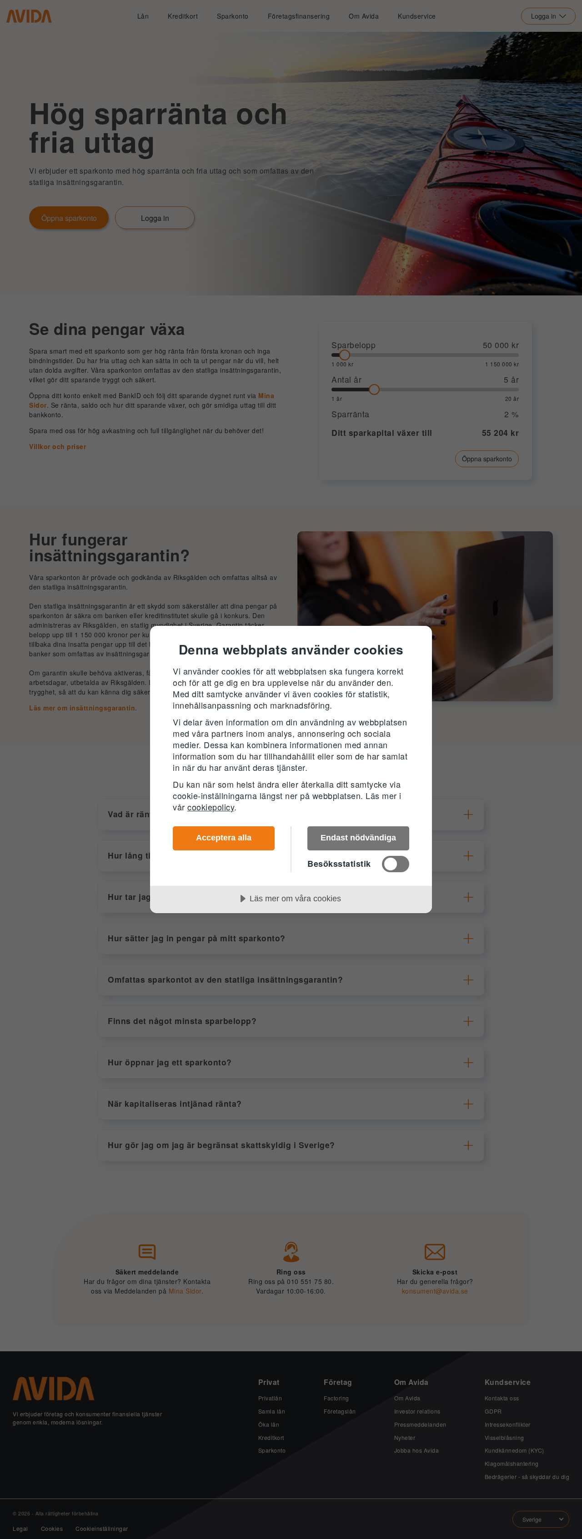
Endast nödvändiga (358, 837)
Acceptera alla (223, 837)
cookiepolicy (210, 807)
